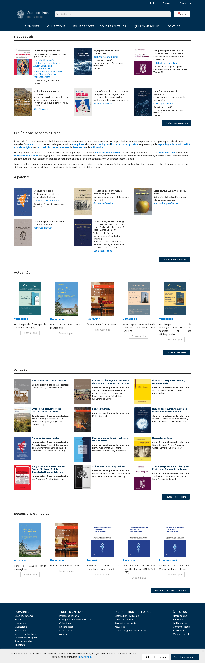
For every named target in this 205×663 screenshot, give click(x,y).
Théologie (20, 644)
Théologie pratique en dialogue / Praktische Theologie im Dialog (170, 467)
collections (34, 144)
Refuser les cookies (155, 657)
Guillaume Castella (103, 203)
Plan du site (179, 630)
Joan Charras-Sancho (44, 74)
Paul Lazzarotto (41, 76)
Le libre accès (180, 623)
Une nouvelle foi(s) (43, 191)
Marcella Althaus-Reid (44, 60)
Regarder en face (162, 438)
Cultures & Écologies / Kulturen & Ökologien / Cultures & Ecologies (110, 382)
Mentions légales (182, 634)
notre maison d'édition (108, 152)
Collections (56, 26)
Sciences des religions (26, 637)
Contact (174, 26)
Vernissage (21, 318)
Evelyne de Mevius (103, 103)
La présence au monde (165, 91)
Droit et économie (24, 616)
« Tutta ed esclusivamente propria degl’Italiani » (107, 192)
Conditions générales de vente (130, 630)
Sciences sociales (23, 641)
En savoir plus (30, 332)
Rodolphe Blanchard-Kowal (47, 71)
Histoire (19, 619)
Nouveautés (65, 630)
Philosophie (21, 630)
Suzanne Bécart (41, 68)
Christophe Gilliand (163, 103)
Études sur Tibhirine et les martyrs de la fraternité (46, 410)
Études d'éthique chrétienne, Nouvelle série (168, 382)
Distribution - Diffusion (127, 616)
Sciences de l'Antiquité (26, 634)
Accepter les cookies (184, 657)
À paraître (64, 634)
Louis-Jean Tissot (102, 250)
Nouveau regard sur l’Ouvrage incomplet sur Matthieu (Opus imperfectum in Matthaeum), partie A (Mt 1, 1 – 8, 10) (109, 225)
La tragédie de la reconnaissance (111, 91)
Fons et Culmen (101, 408)
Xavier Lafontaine (42, 65)
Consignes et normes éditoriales (76, 619)
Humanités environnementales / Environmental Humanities (170, 410)
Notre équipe (180, 616)
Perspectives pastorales (45, 438)
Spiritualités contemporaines (108, 466)
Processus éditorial (69, 616)
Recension (57, 319)
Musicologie (21, 626)
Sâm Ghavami (40, 109)
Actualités (120, 626)
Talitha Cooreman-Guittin (46, 63)
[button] (176, 123)
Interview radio (168, 560)
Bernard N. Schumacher (105, 56)
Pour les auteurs (113, 26)
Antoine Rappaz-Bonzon (166, 203)
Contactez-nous (181, 626)
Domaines (32, 26)
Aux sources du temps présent (49, 380)
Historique (178, 619)
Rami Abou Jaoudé (43, 227)
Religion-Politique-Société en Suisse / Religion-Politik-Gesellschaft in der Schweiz (48, 469)
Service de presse (124, 619)
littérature (79, 147)
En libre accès (83, 26)
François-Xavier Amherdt (46, 200)
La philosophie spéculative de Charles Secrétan (49, 223)
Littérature (20, 623)
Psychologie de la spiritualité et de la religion (110, 439)
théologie (102, 144)
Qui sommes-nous (147, 26)
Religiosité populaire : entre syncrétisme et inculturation (168, 52)
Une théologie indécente (46, 50)
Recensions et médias (126, 623)
